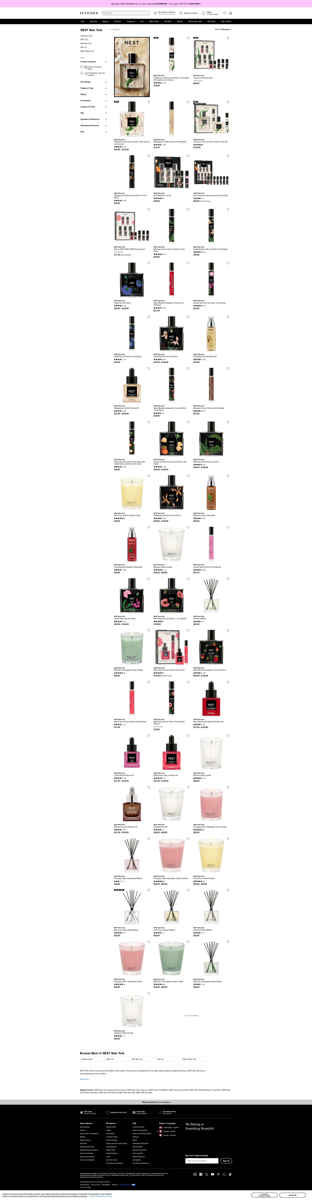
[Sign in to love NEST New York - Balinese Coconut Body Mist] (228, 476)
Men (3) (84, 47)
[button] (88, 1196)
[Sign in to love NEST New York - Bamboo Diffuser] (228, 579)
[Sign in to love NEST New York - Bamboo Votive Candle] (228, 736)
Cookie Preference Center (100, 1196)
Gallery (108, 1130)
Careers (82, 1130)
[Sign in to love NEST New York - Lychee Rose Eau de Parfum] (148, 579)
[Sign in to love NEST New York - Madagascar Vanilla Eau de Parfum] (188, 476)
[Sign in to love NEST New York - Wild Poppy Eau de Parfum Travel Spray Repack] (188, 682)
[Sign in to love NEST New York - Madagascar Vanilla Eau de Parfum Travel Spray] (148, 156)
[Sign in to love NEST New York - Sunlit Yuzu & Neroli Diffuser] (188, 890)
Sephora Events (85, 1140)
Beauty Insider (111, 1127)
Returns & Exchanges (140, 1130)
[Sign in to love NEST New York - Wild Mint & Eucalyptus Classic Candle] (188, 942)
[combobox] (126, 13)
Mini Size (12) (86, 43)
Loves (108, 1156)
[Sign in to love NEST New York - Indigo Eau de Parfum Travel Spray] (148, 317)
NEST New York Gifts (127, 1092)
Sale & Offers (226, 21)
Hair (142, 21)
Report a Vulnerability (87, 1160)
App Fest (93, 21)
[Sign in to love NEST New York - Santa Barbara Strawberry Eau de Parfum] (228, 630)
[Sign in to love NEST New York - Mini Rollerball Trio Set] (188, 156)
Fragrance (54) (86, 35)
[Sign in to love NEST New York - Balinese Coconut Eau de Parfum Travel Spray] (188, 209)
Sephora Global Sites (87, 1147)
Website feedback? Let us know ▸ (156, 1102)
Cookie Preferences (125, 1185)
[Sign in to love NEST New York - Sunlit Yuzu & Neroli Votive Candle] (148, 476)
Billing (135, 1140)
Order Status (110, 1133)
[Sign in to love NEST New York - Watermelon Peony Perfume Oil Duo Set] (188, 630)
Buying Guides (137, 1147)
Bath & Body (154, 21)
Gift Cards (211, 21)
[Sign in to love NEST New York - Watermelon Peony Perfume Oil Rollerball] (148, 682)
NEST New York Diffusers (158, 1090)
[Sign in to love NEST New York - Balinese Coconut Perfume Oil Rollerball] (228, 368)
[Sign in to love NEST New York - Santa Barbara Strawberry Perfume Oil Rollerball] (188, 263)
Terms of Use (95, 1185)
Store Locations (138, 1153)
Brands (180, 21)
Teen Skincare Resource (141, 1163)
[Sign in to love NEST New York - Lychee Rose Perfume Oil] (148, 736)
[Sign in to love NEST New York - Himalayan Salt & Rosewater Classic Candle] (188, 839)
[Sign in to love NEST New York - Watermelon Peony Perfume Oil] (188, 736)
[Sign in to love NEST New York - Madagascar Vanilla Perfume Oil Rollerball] (188, 102)
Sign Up (226, 1161)
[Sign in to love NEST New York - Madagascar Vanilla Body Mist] (228, 317)
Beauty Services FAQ (139, 1150)
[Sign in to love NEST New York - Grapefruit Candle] (188, 787)
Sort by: (222, 29)
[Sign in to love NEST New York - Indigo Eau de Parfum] (148, 263)
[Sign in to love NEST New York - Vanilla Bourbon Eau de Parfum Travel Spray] (228, 209)
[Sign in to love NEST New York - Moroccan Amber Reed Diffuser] (148, 890)
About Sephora (85, 1127)
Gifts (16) (84, 39)
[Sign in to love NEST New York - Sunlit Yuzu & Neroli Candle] (228, 839)
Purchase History (112, 1137)
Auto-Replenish (111, 1147)
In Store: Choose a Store (95, 68)
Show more (84, 1079)
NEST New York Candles (179, 1090)
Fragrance (131, 21)
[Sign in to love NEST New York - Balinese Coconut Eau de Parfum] (228, 422)
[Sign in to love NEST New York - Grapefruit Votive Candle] (148, 993)
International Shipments (140, 1143)
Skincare (117, 21)
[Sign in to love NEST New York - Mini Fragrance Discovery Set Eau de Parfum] (228, 156)
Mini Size (167, 21)
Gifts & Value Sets (195, 21)
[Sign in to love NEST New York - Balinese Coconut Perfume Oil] (148, 787)
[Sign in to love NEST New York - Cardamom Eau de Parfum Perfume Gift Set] (228, 102)
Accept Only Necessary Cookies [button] (264, 1195)
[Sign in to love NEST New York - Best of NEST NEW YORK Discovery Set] (148, 209)
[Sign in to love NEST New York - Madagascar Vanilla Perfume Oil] (148, 368)
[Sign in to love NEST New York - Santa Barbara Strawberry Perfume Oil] (228, 682)
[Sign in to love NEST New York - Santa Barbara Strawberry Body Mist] (148, 527)
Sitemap (114, 1185)
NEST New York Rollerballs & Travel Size (205, 1090)
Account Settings (111, 1140)
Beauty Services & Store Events (116, 1143)
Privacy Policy (84, 1185)
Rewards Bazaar (111, 1153)
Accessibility (137, 1160)
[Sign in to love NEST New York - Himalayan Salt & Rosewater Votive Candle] (228, 787)
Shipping (136, 1137)
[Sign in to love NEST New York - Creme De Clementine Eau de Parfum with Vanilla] (188, 422)
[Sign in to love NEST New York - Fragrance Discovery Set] (228, 38)
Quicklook (171, 71)
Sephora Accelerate (86, 1153)
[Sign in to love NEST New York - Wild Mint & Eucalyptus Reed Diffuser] (228, 942)
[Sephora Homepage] (89, 13)
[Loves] (225, 13)
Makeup (105, 21)
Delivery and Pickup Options (142, 1133)
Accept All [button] (293, 1195)
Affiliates (83, 1137)
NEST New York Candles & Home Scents (110, 1090)
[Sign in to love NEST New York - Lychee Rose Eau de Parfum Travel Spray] (228, 263)
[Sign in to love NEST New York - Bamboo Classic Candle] (188, 527)
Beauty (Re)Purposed (87, 1156)
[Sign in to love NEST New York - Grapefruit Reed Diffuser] (228, 890)
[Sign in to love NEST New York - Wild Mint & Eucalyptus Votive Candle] (148, 630)
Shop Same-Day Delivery (114, 1163)
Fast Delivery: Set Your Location (96, 74)
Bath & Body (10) (87, 51)
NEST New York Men (144, 1092)
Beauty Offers (110, 1150)
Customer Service (138, 1127)
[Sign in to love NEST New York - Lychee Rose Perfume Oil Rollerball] (228, 527)
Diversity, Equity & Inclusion (89, 1150)
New (82, 21)
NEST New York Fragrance (137, 1090)
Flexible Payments (139, 1156)
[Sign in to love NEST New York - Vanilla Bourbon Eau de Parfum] (188, 317)
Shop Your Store (111, 1160)
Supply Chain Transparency (89, 1133)
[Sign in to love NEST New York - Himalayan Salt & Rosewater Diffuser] (148, 839)
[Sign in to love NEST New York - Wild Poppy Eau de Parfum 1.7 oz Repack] (188, 579)
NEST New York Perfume (108, 1092)
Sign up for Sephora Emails (196, 1155)
